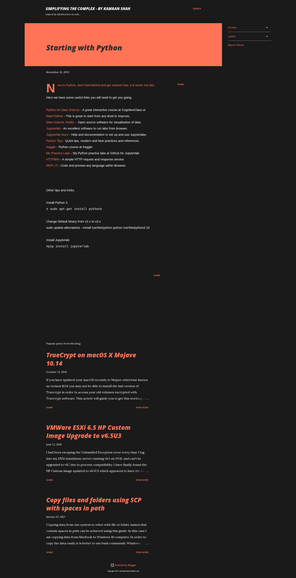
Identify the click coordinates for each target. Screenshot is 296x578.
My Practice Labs (58, 153)
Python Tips (54, 140)
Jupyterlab (53, 128)
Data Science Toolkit (60, 122)
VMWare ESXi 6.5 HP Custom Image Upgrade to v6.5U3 (88, 431)
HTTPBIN (52, 159)
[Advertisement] (98, 303)
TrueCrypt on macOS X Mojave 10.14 (91, 359)
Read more (142, 407)
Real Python (54, 116)
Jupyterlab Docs (57, 134)
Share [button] (180, 84)
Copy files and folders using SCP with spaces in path (94, 504)
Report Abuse (236, 45)
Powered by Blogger (125, 565)
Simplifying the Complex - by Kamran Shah (88, 8)
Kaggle (51, 147)
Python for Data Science (63, 110)
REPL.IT (52, 165)
